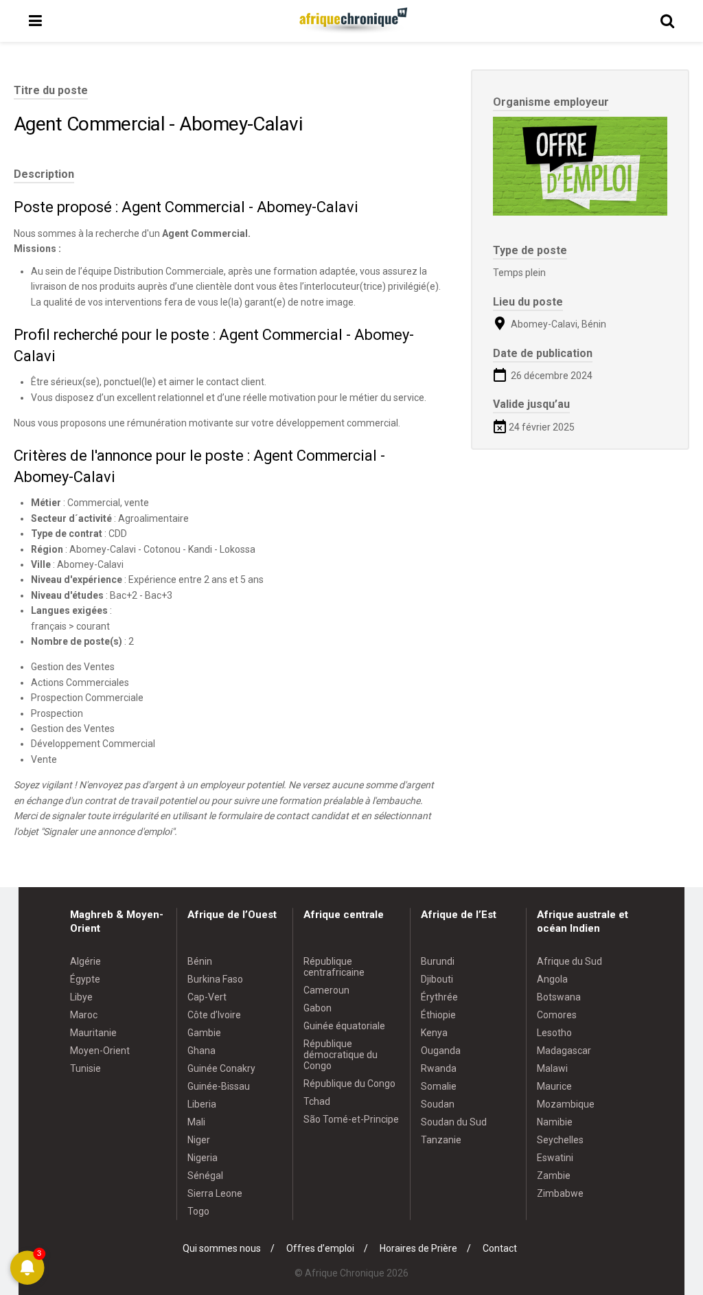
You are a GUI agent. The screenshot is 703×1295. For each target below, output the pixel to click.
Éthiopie (438, 1014)
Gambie (204, 1032)
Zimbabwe (560, 1193)
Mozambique (566, 1104)
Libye (81, 997)
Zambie (554, 1175)
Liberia (201, 1104)
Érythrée (439, 997)
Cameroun (326, 990)
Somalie (439, 1086)
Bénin (199, 961)
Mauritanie (93, 1032)
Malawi (552, 1068)
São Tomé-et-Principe (351, 1119)
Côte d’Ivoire (214, 1014)
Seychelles (560, 1139)
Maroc (83, 1014)
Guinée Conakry (221, 1068)
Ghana (201, 1050)
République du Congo (349, 1083)
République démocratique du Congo (340, 1054)
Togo (198, 1211)
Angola (552, 979)
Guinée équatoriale (344, 1025)
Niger (198, 1139)
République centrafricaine (334, 967)
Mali (196, 1121)
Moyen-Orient (100, 1050)
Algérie (85, 961)
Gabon (317, 1007)
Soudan (437, 1104)
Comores (557, 1014)
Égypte (85, 979)
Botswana (559, 997)
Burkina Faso (215, 979)
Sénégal (205, 1175)
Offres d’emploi (320, 1248)
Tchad (316, 1101)
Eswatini (555, 1157)
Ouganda (441, 1050)
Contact (500, 1248)
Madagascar (564, 1050)
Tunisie (85, 1068)
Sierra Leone (214, 1193)
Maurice (554, 1086)
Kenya (434, 1032)
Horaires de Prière (418, 1248)
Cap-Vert (207, 997)
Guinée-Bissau (218, 1086)
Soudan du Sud (454, 1121)
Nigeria (202, 1157)
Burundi (437, 961)
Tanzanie (441, 1139)
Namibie (555, 1121)
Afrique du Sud (569, 961)
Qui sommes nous (222, 1248)
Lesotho (554, 1032)
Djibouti (437, 979)
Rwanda (439, 1068)
